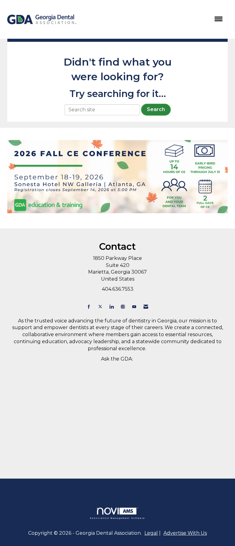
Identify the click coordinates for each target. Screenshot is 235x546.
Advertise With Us (185, 533)
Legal (151, 533)
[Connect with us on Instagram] (123, 306)
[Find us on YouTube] (134, 306)
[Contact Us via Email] (145, 306)
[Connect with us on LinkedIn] (111, 306)
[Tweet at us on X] (100, 306)
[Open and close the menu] (154, 19)
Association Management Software (117, 518)
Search (156, 109)
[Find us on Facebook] (89, 306)
